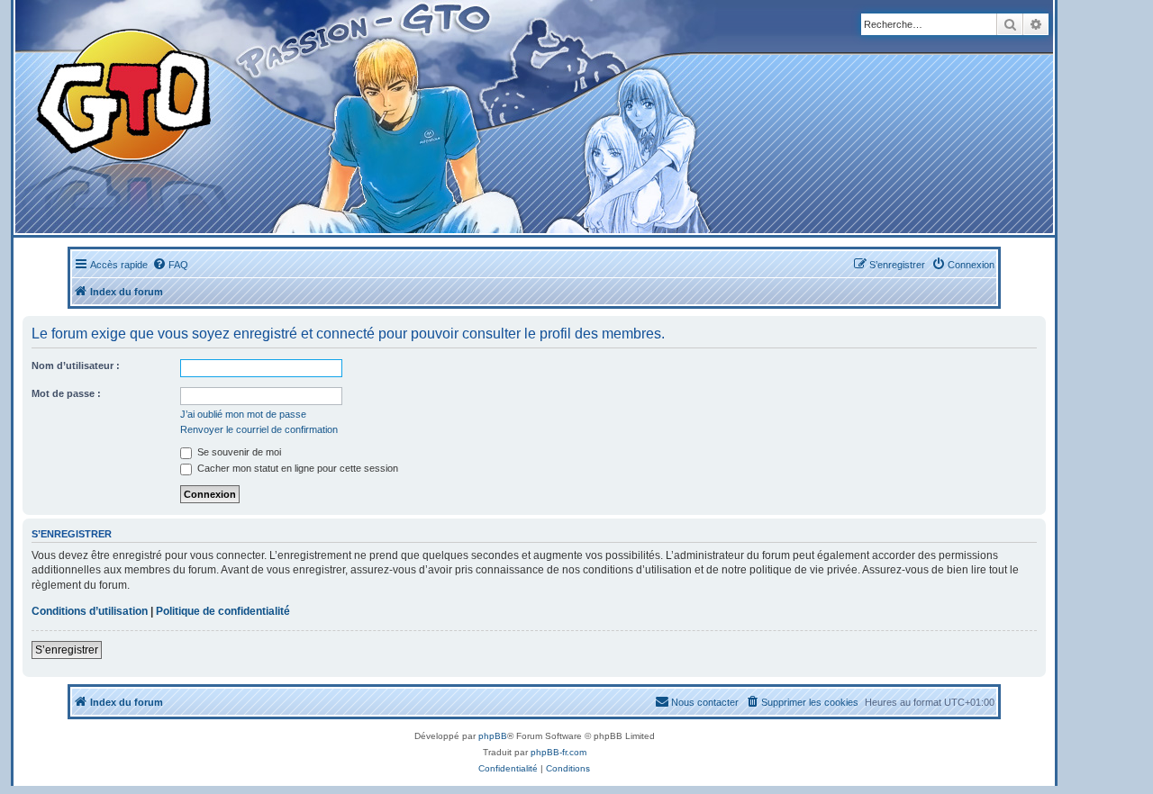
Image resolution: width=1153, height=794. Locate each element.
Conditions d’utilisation (90, 611)
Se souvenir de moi (238, 452)
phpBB (492, 736)
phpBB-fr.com (558, 752)
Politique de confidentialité (223, 611)
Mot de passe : (66, 393)
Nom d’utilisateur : (76, 365)
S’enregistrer (66, 650)
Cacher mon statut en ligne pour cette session (296, 468)
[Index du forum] (352, 116)
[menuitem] (170, 264)
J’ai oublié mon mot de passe (243, 414)
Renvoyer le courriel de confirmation (259, 429)
